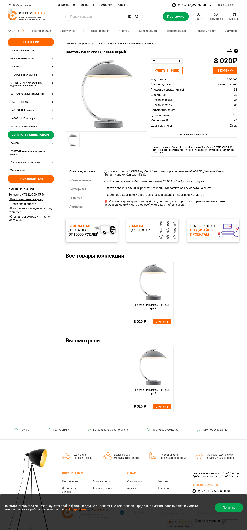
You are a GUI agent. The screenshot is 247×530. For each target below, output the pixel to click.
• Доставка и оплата (22, 204)
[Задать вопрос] (236, 51)
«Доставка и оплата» (189, 194)
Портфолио (175, 16)
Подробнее (77, 509)
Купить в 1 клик (166, 70)
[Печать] (229, 51)
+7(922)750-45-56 (199, 5)
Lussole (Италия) (226, 84)
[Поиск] (136, 16)
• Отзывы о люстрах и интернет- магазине (30, 218)
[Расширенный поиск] (130, 16)
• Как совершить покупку (26, 199)
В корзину (225, 70)
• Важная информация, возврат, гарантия (30, 210)
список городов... (195, 181)
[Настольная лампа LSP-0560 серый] (106, 94)
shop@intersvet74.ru (205, 484)
